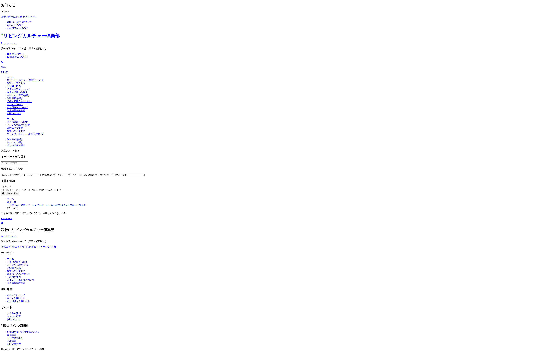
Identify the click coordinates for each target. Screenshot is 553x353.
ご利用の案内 (14, 86)
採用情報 (11, 340)
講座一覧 (11, 202)
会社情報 (11, 334)
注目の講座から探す (17, 92)
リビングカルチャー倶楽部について (25, 80)
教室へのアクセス (16, 83)
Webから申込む (15, 25)
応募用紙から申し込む (18, 301)
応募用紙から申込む (17, 28)
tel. (9, 236)
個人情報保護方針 (16, 110)
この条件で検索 (11, 193)
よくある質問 (14, 313)
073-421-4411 (10, 43)
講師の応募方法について (19, 22)
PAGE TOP (6, 218)
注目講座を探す (15, 139)
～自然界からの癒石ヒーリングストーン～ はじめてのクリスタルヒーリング (46, 205)
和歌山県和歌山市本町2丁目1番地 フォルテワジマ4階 (28, 246)
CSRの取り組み (15, 337)
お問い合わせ (16, 54)
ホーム (10, 77)
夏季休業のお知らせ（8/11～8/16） (19, 16)
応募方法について (16, 295)
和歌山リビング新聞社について (23, 331)
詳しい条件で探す (16, 145)
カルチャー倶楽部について (21, 280)
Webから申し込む (16, 298)
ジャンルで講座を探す (18, 95)
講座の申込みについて (18, 89)
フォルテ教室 (14, 316)
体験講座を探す (15, 98)
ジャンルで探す (15, 142)
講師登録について (18, 57)
